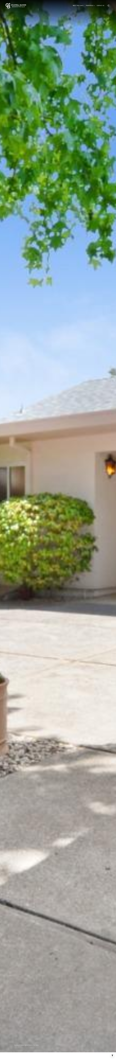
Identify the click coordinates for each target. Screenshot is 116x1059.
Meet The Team (78, 5)
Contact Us (100, 5)
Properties (90, 5)
